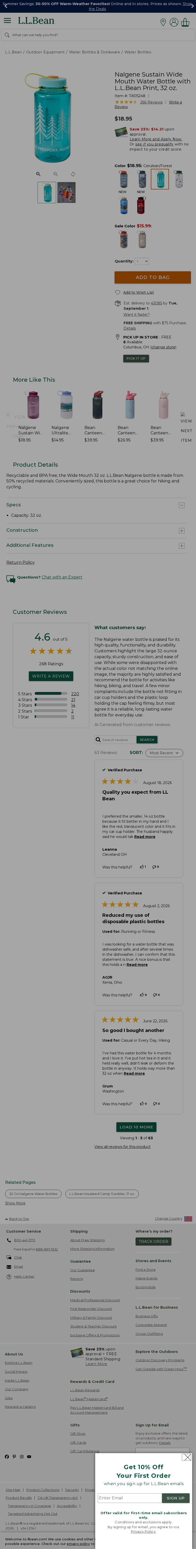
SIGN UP (176, 1498)
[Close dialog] (186, 1457)
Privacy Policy (143, 1531)
